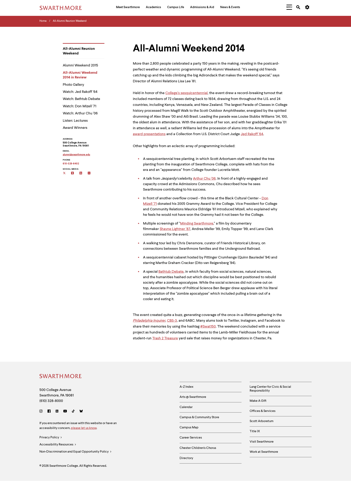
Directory (186, 458)
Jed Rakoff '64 (252, 134)
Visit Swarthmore (262, 441)
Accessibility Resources (56, 444)
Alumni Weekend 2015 (80, 65)
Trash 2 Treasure (165, 338)
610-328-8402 (71, 164)
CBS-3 (172, 320)
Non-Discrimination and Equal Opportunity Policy (74, 451)
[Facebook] (49, 412)
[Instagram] (41, 412)
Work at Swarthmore (264, 452)
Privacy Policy (49, 437)
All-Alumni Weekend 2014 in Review (80, 75)
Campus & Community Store (199, 417)
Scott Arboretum (261, 421)
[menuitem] (128, 8)
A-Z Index (186, 387)
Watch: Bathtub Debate (81, 99)
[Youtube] (65, 412)
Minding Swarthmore (196, 223)
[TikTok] (73, 412)
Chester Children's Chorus (198, 448)
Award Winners (75, 128)
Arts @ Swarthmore (193, 397)
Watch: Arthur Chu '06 (80, 113)
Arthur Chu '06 (204, 178)
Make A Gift (258, 401)
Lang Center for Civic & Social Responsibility (270, 388)
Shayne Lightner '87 (175, 229)
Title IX (255, 431)
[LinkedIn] (57, 412)
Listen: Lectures (75, 121)
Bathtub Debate (171, 272)
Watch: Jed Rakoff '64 (80, 92)
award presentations (149, 134)
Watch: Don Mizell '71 (79, 106)
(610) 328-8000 (51, 401)
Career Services (191, 437)
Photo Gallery (73, 85)
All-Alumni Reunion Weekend (79, 51)
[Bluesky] (81, 412)
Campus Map (189, 427)
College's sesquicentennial (186, 93)
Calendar (186, 407)
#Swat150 (208, 326)
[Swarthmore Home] (60, 377)
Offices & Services (262, 411)
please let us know (83, 428)
